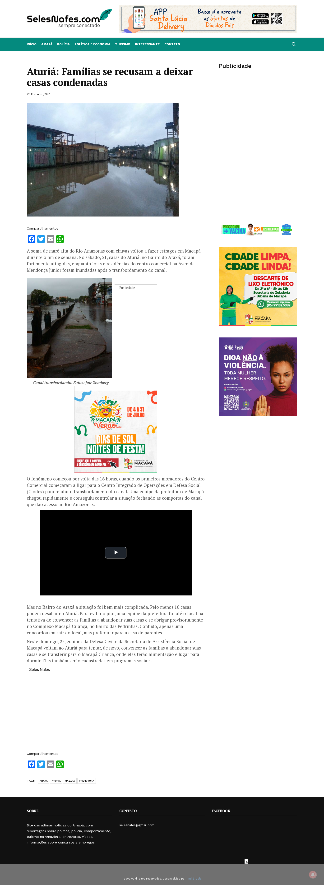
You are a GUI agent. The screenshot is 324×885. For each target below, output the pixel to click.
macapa (70, 780)
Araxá (44, 780)
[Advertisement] (116, 714)
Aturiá (56, 780)
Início (32, 44)
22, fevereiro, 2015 (38, 94)
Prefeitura (86, 780)
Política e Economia (92, 44)
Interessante (147, 44)
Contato (172, 44)
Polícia (63, 44)
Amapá (46, 44)
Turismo (122, 44)
